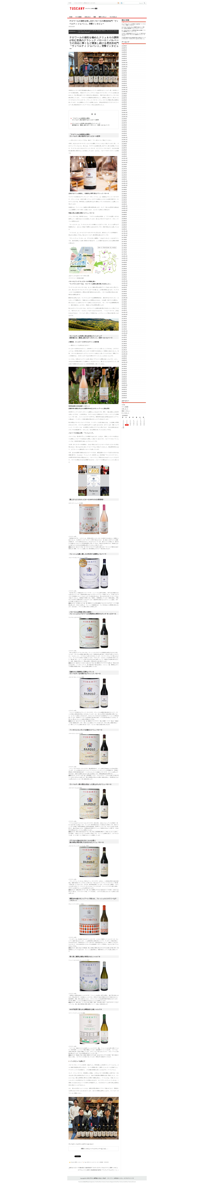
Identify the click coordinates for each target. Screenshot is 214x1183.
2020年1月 (124, 179)
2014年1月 (124, 310)
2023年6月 (124, 125)
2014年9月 (124, 300)
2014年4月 (124, 306)
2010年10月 (124, 354)
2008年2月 (124, 360)
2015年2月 (124, 295)
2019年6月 (124, 193)
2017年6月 (124, 243)
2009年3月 (124, 358)
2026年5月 (124, 52)
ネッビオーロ (93, 1162)
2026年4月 (124, 54)
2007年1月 (124, 375)
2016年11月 (124, 258)
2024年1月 (124, 110)
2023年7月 (124, 123)
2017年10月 (124, 235)
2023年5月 (124, 127)
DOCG (88, 1162)
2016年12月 (124, 256)
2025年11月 (124, 64)
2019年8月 (124, 189)
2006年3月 (124, 383)
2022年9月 (124, 143)
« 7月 (123, 428)
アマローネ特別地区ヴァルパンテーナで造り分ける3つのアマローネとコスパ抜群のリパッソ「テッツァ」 (134, 34)
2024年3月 (124, 106)
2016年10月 (124, 260)
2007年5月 (124, 368)
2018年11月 (124, 208)
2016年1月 (124, 279)
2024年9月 (124, 94)
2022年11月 (124, 139)
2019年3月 (124, 200)
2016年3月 (124, 275)
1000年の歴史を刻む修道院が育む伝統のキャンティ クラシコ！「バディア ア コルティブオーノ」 (134, 38)
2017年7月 (124, 241)
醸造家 (101, 1162)
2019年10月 (124, 185)
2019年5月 (124, 196)
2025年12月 (124, 62)
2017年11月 (124, 233)
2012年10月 (124, 333)
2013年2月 (124, 329)
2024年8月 (124, 96)
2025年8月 (124, 71)
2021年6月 (124, 171)
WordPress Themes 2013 (128, 1181)
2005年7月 (124, 389)
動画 (95, 16)
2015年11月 (124, 283)
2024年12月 (124, 87)
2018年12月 (124, 206)
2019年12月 (124, 181)
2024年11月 (124, 89)
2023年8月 (124, 121)
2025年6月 (124, 75)
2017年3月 (124, 250)
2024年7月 (124, 98)
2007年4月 (124, 370)
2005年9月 (124, 387)
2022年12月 (124, 137)
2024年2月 (124, 108)
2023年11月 (124, 114)
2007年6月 (124, 366)
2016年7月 (124, 266)
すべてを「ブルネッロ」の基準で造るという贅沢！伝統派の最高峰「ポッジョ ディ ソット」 (133, 27)
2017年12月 (124, 231)
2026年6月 (124, 50)
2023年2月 (124, 133)
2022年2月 (124, 156)
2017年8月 (124, 239)
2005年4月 (124, 393)
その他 (123, 405)
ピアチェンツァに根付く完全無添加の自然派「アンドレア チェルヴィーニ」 (98, 1170)
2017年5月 (124, 245)
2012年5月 (124, 341)
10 (123, 422)
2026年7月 (124, 48)
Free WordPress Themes (100, 1181)
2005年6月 (124, 391)
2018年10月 (124, 210)
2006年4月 (124, 381)
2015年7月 (124, 287)
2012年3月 (124, 345)
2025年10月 (124, 66)
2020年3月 (124, 177)
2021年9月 (124, 164)
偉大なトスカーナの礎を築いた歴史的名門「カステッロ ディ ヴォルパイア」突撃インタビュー (93, 1168)
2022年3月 (124, 154)
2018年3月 (124, 225)
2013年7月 (124, 318)
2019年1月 (124, 204)
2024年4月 (124, 104)
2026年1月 (124, 60)
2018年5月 (124, 220)
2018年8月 (124, 214)
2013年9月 (124, 316)
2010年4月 (124, 356)
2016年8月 (124, 264)
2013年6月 (124, 320)
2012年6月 (124, 339)
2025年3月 (124, 81)
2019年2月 (124, 202)
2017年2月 (124, 252)
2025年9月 (124, 69)
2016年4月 (124, 273)
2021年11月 (124, 160)
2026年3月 (124, 56)
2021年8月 (124, 166)
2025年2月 (124, 83)
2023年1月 (124, 135)
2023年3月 (124, 131)
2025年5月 (124, 77)
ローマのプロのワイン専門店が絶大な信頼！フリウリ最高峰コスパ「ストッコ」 (134, 30)
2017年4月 (124, 248)
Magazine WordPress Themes (116, 1181)
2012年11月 (124, 331)
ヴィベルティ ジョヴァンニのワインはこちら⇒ (81, 1144)
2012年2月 (124, 347)
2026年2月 (124, 58)
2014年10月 (124, 298)
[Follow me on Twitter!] (121, 3)
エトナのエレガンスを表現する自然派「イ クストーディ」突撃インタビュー (134, 24)
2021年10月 (124, 162)
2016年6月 (124, 268)
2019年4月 (124, 198)
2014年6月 (124, 302)
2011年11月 (124, 352)
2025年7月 (124, 73)
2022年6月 (124, 150)
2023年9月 (124, 118)
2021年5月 (124, 173)
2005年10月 (124, 385)
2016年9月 (124, 262)
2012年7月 (124, 337)
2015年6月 (124, 289)
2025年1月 (124, 85)
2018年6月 (124, 218)
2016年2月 (124, 277)
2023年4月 (124, 129)
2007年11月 (124, 362)
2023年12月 (124, 112)
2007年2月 (124, 372)
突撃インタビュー (103, 16)
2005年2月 (124, 397)
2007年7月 (124, 364)
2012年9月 (124, 335)
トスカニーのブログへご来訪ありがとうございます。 (85, 2)
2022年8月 (124, 146)
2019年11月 (124, 183)
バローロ (98, 1162)
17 (123, 423)
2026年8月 (124, 46)
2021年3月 (124, 175)
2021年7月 (124, 168)
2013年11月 (124, 312)
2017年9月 (124, 237)
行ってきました (113, 16)
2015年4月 (124, 293)
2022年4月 (124, 152)
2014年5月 (124, 304)
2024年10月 (124, 91)
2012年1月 (124, 350)
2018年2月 (124, 227)
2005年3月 (124, 395)
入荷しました (88, 16)
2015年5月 (124, 291)
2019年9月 (124, 187)
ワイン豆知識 (78, 16)
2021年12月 (124, 158)
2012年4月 (124, 343)
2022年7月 (124, 148)
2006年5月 (124, 379)
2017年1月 (124, 254)
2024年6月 (124, 100)
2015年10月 (124, 285)
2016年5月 (124, 270)
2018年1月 (124, 229)
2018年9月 (124, 212)
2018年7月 (124, 216)
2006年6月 (124, 377)
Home (69, 2)
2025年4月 (124, 79)
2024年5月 (124, 102)
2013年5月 (124, 322)
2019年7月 (124, 191)
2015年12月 (124, 281)
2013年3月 (124, 327)
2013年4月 (124, 325)
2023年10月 (124, 116)
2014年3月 (124, 308)
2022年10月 (124, 141)
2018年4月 (124, 223)
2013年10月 (124, 314)
